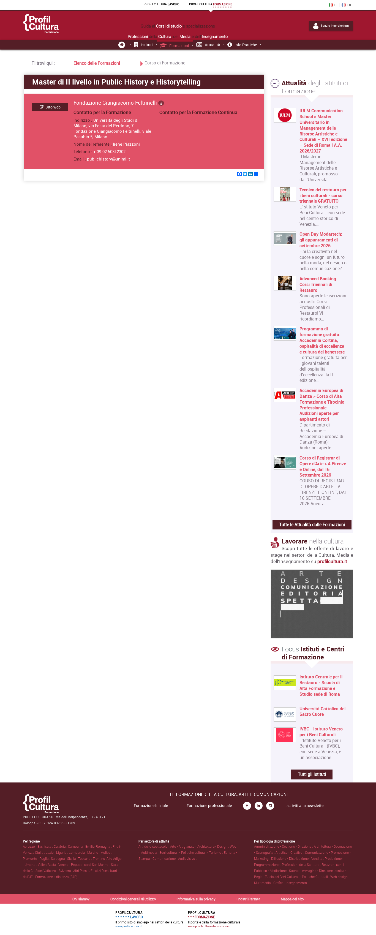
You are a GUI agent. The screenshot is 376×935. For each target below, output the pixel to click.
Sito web (53, 107)
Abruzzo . (30, 846)
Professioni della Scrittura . (302, 864)
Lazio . (51, 852)
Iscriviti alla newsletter (305, 805)
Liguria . (62, 852)
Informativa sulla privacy (196, 898)
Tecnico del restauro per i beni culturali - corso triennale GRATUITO (323, 195)
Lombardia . (78, 852)
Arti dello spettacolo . (154, 846)
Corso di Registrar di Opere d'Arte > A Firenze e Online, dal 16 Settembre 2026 (322, 466)
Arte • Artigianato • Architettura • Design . (200, 846)
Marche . (93, 852)
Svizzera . (66, 870)
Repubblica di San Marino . (91, 864)
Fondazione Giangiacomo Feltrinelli (115, 102)
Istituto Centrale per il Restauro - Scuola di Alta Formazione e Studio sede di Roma (320, 685)
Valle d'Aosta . (48, 864)
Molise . (106, 852)
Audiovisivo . (187, 858)
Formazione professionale (209, 805)
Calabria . (61, 846)
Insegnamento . (297, 882)
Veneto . (64, 864)
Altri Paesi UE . (84, 870)
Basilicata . (45, 846)
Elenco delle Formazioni (96, 63)
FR (349, 5)
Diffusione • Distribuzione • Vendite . (298, 858)
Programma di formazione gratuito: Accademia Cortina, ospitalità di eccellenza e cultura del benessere (322, 340)
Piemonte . (31, 858)
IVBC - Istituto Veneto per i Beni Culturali (321, 732)
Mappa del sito (292, 898)
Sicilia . (72, 858)
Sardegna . (59, 858)
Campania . (76, 846)
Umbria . (31, 864)
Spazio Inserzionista (335, 26)
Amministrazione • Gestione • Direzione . (284, 846)
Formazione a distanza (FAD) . (57, 876)
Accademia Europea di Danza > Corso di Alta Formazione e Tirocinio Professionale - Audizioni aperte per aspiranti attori (321, 405)
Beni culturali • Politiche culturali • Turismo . (191, 852)
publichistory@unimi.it (108, 159)
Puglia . (45, 858)
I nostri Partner (248, 898)
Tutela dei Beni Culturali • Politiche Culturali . (297, 876)
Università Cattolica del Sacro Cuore (322, 711)
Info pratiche (246, 44)
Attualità (212, 44)
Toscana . (85, 858)
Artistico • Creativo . (290, 852)
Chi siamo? (80, 898)
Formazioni (179, 45)
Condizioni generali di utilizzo (133, 898)
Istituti (147, 44)
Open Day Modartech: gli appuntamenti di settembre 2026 (320, 239)
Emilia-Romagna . (99, 846)
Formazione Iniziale (151, 805)
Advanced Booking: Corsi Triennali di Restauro (318, 284)
